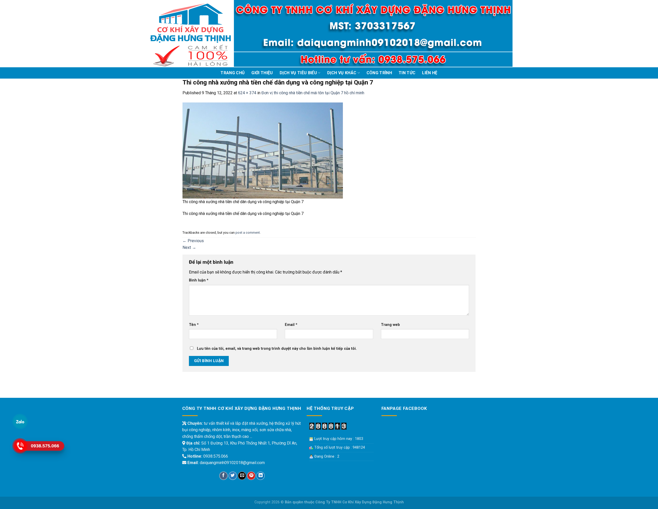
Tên (194, 325)
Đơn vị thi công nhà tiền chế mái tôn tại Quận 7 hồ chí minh (312, 92)
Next (189, 247)
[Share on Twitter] (233, 476)
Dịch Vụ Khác (342, 72)
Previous (193, 240)
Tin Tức (407, 72)
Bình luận (198, 280)
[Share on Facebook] (223, 476)
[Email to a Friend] (242, 476)
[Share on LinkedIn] (260, 476)
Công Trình (379, 72)
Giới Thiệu (262, 72)
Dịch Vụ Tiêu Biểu (298, 72)
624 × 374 (247, 92)
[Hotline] (20, 446)
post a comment (247, 232)
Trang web (390, 325)
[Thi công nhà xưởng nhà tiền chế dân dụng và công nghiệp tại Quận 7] (262, 150)
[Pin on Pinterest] (251, 476)
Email (291, 325)
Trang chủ (233, 72)
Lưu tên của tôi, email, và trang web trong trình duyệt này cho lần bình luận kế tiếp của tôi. (277, 348)
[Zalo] (20, 421)
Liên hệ (429, 72)
